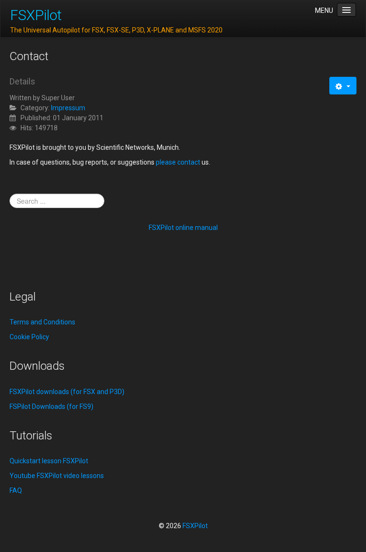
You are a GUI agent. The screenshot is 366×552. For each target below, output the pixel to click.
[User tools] (342, 85)
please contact (178, 162)
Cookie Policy (29, 337)
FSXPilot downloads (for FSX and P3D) (67, 392)
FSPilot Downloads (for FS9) (51, 406)
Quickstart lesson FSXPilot (49, 461)
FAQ (16, 490)
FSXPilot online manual (183, 227)
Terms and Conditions (42, 322)
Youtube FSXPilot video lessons (57, 475)
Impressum (68, 108)
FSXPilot (36, 15)
